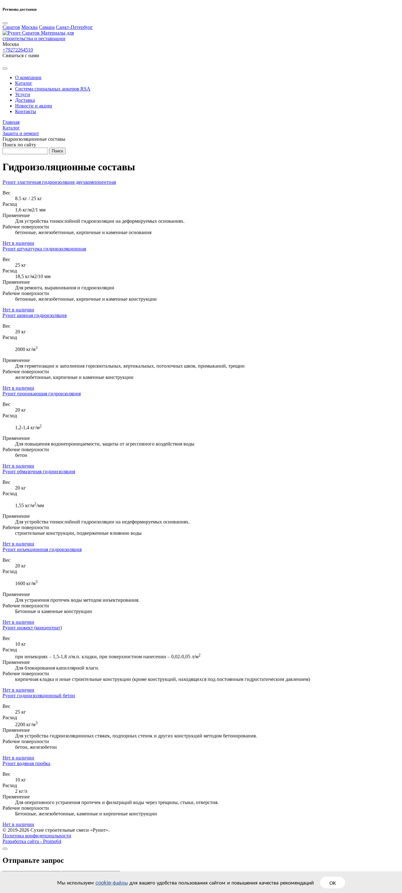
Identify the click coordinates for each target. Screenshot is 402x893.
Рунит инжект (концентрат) (32, 627)
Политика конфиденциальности (37, 835)
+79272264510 (18, 49)
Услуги (22, 94)
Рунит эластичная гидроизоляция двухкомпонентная (59, 182)
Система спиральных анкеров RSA (52, 88)
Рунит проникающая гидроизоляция (42, 393)
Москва (29, 27)
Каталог (23, 83)
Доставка (25, 100)
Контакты (25, 111)
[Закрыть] (5, 849)
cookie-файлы (111, 882)
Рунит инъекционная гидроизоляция (42, 549)
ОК (332, 882)
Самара (47, 27)
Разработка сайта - (32, 841)
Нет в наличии (18, 243)
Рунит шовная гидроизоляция (35, 315)
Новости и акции (33, 105)
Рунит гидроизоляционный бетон (39, 695)
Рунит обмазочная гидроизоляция (39, 471)
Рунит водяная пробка (26, 763)
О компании (28, 77)
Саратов (11, 27)
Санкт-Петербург (74, 27)
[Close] (5, 23)
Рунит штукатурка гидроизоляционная (44, 248)
